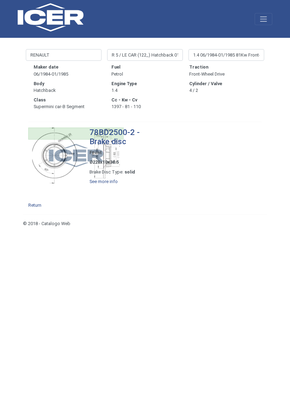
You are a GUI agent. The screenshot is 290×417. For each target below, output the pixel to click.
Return (34, 205)
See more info (103, 181)
